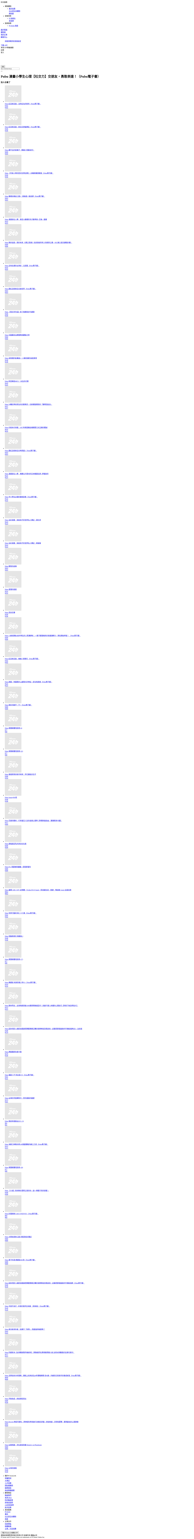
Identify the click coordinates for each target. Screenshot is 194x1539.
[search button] (1, 71)
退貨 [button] (13, 41)
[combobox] (97, 69)
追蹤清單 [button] (8, 41)
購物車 (3, 32)
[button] (97, 14)
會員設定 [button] (18, 41)
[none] (99, 97)
